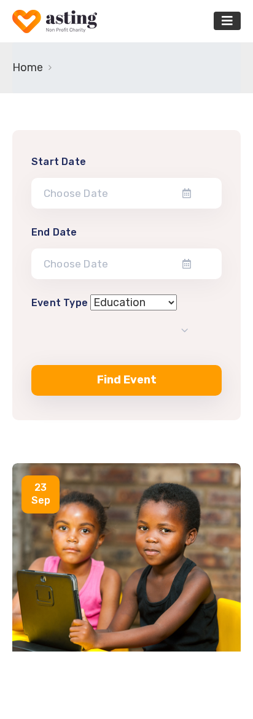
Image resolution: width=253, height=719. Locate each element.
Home (27, 67)
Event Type (59, 303)
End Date (54, 232)
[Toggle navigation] (227, 21)
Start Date (58, 161)
